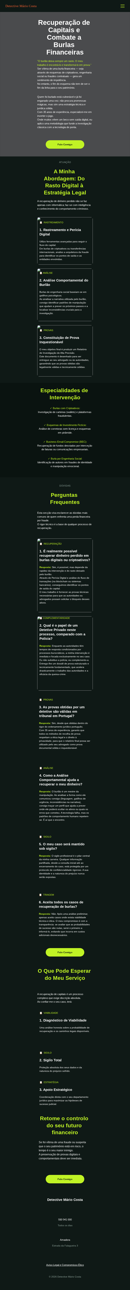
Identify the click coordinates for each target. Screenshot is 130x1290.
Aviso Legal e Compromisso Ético (65, 1265)
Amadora (65, 1239)
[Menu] (123, 6)
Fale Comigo (65, 144)
